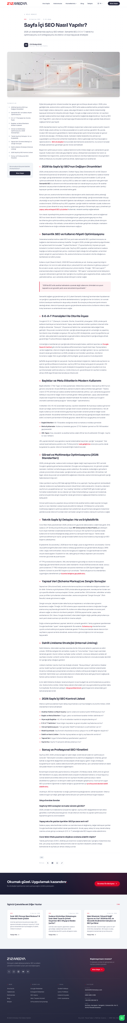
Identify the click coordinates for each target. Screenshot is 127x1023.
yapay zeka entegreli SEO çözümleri (53, 209)
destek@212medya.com (93, 990)
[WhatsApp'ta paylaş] (57, 863)
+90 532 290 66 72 (91, 1000)
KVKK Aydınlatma (63, 998)
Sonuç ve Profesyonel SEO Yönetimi (20, 157)
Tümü (118, 904)
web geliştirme (84, 444)
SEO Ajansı (34, 995)
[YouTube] (23, 971)
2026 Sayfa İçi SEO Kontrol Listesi (22, 152)
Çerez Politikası (63, 992)
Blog (82, 3)
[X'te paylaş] (48, 863)
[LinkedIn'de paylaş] (52, 863)
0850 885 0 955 (90, 995)
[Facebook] (28, 971)
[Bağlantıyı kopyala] (62, 863)
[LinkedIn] (18, 971)
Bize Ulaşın (114, 3)
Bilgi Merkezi (31, 14)
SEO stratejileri (58, 142)
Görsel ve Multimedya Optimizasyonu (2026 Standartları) (18, 131)
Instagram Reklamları (37, 992)
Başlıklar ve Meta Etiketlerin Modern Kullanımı (20, 124)
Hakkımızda (57, 3)
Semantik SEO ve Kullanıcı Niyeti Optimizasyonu (21, 113)
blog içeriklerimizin (73, 688)
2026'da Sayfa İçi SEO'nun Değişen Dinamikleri (19, 108)
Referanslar (11, 995)
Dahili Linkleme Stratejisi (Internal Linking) (22, 148)
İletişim (90, 3)
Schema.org (87, 626)
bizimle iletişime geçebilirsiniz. (73, 573)
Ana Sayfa (46, 3)
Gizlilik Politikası (63, 988)
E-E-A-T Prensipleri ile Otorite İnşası (21, 119)
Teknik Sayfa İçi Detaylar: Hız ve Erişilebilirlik (21, 137)
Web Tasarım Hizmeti (37, 998)
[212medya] (16, 959)
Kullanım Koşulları (63, 995)
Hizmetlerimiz (70, 3)
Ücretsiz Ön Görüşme (105, 884)
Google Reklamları (36, 988)
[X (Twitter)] (9, 971)
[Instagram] (14, 971)
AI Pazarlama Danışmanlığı (39, 1002)
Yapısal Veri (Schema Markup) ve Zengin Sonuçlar (21, 142)
